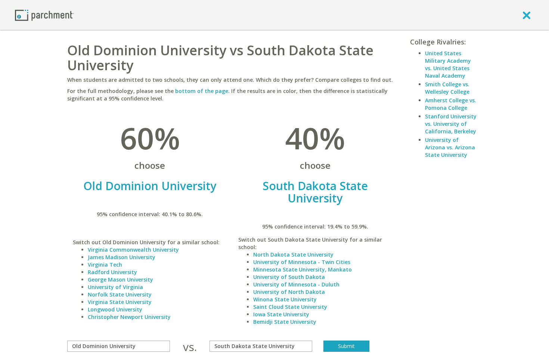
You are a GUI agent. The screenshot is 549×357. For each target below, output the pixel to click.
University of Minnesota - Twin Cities (301, 262)
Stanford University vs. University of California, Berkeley (451, 124)
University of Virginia (115, 287)
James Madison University (121, 257)
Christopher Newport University (129, 316)
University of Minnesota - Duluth (296, 284)
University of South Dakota (289, 276)
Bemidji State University (284, 321)
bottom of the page (201, 90)
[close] (526, 14)
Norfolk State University (120, 294)
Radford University (112, 272)
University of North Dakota (289, 291)
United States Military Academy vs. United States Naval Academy (448, 64)
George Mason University (120, 279)
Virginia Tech (105, 264)
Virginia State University (120, 301)
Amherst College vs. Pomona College (450, 104)
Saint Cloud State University (290, 306)
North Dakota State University (293, 254)
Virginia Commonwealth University (133, 249)
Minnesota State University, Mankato (302, 269)
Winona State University (285, 299)
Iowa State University (281, 314)
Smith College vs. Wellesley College (447, 88)
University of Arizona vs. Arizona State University (450, 147)
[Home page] (44, 14)
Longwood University (115, 309)
